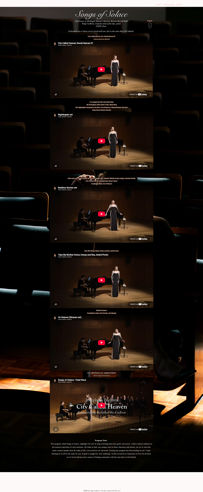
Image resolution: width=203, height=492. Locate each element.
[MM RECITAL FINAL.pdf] (150, 25)
